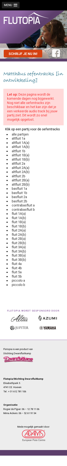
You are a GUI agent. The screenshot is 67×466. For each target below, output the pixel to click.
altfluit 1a (18, 138)
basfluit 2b (19, 201)
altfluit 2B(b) (21, 184)
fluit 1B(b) (19, 226)
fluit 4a (17, 264)
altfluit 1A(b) (21, 147)
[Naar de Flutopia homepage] (26, 25)
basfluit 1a (19, 188)
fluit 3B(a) (19, 255)
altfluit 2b (18, 176)
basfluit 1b (19, 193)
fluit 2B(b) (19, 243)
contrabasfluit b (23, 209)
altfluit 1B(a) (20, 155)
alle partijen (20, 134)
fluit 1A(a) (19, 214)
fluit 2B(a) (19, 239)
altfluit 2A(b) (21, 172)
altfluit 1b (18, 151)
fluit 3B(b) (19, 260)
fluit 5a (17, 272)
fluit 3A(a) (19, 247)
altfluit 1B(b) (21, 159)
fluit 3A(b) (19, 251)
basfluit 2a (19, 197)
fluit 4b (17, 268)
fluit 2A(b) (19, 235)
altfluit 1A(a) (20, 143)
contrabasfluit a (23, 205)
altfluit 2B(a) (20, 180)
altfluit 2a (18, 163)
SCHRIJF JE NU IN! (23, 54)
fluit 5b (17, 276)
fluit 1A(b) (19, 218)
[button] (11, 5)
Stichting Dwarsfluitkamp (17, 353)
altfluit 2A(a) (20, 168)
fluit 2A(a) (19, 230)
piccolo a (18, 280)
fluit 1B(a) (19, 222)
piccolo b (18, 285)
